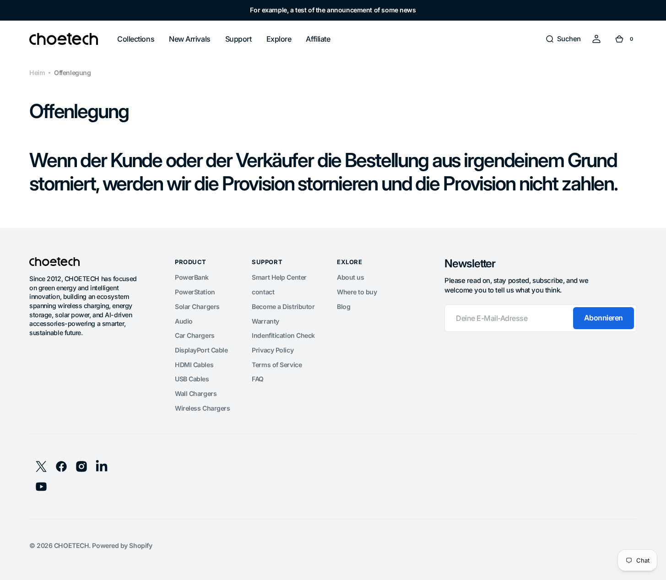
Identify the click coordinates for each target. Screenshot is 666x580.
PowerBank (192, 277)
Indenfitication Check (283, 335)
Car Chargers (195, 335)
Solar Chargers (197, 306)
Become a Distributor (283, 306)
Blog (343, 306)
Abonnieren (603, 317)
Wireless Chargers (202, 408)
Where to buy (357, 292)
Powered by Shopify (122, 545)
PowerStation (195, 292)
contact (263, 292)
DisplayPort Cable (201, 350)
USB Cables (192, 379)
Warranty (265, 321)
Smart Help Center (279, 277)
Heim (37, 72)
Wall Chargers (196, 393)
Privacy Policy (272, 350)
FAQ (258, 379)
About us (350, 277)
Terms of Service (277, 365)
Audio (184, 321)
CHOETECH (71, 545)
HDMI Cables (194, 365)
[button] (563, 39)
